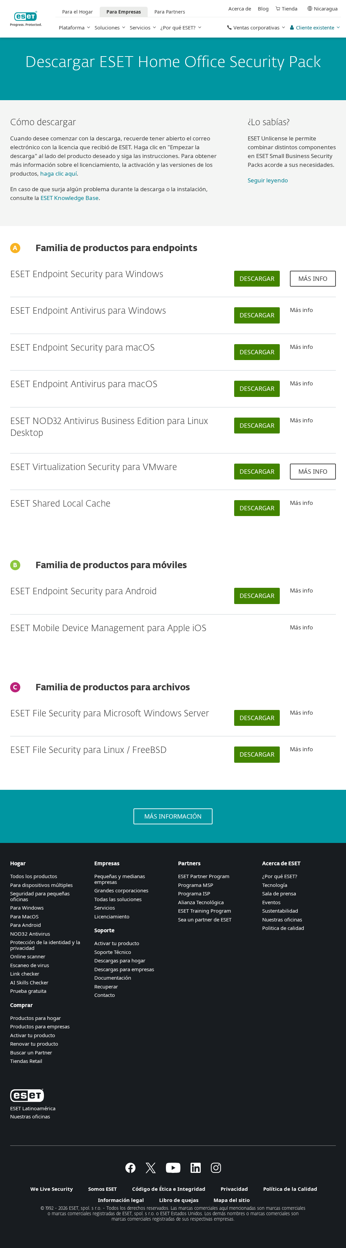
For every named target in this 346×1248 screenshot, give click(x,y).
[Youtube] (173, 1170)
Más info (312, 278)
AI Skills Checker (29, 982)
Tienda (289, 8)
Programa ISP (194, 893)
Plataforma (71, 27)
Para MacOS (24, 916)
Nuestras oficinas (282, 919)
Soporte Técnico (112, 952)
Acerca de (239, 8)
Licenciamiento (111, 916)
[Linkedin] (195, 1170)
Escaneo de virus (29, 965)
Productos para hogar (35, 1018)
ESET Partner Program (203, 876)
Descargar (257, 278)
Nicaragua (326, 8)
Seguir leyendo (268, 180)
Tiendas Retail (26, 1060)
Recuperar (106, 986)
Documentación (112, 977)
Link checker (24, 973)
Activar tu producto (32, 1035)
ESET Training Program (204, 910)
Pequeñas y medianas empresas (119, 879)
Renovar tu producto (34, 1043)
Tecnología (274, 885)
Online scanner (27, 956)
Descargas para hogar (119, 960)
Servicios (140, 27)
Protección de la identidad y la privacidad (45, 945)
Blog (263, 8)
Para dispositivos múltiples (41, 885)
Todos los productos (33, 876)
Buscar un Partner (31, 1052)
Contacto (104, 994)
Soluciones (107, 27)
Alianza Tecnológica (201, 902)
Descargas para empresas (124, 969)
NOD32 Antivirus (30, 933)
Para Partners (169, 11)
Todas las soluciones (118, 899)
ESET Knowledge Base (70, 198)
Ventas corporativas (256, 27)
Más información (173, 816)
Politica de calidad (283, 927)
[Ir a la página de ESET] (26, 19)
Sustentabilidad (280, 910)
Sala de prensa (279, 893)
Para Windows (27, 907)
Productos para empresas (40, 1026)
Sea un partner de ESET (204, 919)
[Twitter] (150, 1170)
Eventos (271, 902)
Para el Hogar (77, 11)
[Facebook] (130, 1170)
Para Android (25, 924)
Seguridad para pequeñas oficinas (40, 896)
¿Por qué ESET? (178, 27)
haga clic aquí (58, 173)
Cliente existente (315, 27)
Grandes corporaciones (121, 890)
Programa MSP (195, 885)
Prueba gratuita (28, 990)
